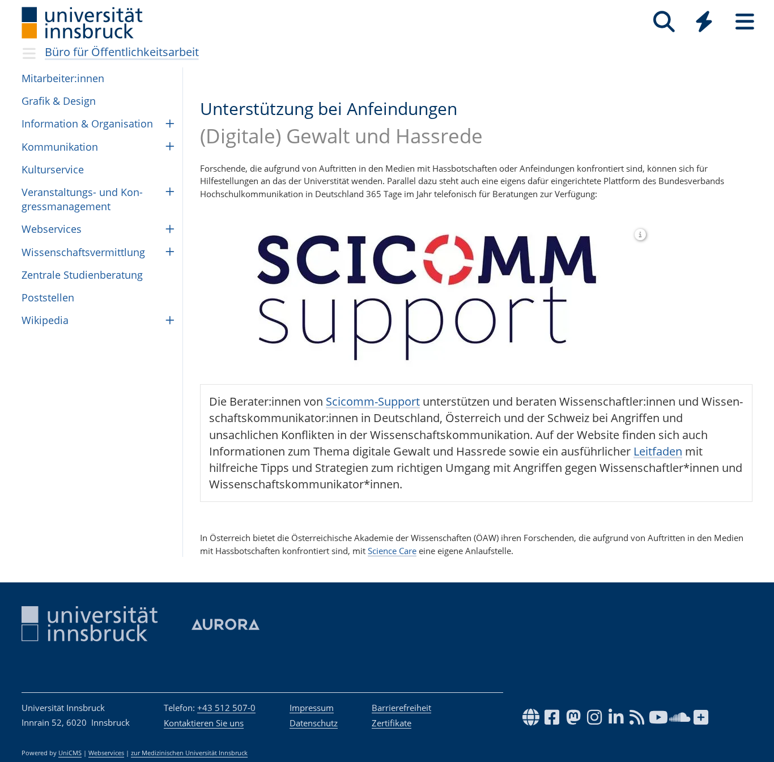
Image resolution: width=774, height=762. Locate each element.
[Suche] (664, 21)
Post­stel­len (48, 297)
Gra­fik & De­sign (59, 101)
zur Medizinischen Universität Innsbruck (189, 753)
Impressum (312, 707)
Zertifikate (391, 723)
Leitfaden (657, 451)
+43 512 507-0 (226, 707)
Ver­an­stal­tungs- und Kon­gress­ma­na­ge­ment (82, 199)
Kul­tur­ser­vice (53, 169)
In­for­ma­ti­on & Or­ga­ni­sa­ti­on (87, 123)
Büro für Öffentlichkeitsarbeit (122, 51)
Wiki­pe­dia (45, 320)
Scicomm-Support (373, 401)
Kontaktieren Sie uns (204, 723)
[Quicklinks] (704, 21)
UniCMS (70, 753)
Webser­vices (52, 229)
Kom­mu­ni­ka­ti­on (60, 147)
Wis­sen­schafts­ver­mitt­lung (83, 252)
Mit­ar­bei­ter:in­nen (63, 78)
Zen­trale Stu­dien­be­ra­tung (82, 275)
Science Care (392, 550)
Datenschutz (314, 723)
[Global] (704, 23)
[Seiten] (745, 21)
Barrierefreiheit (401, 707)
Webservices (106, 753)
